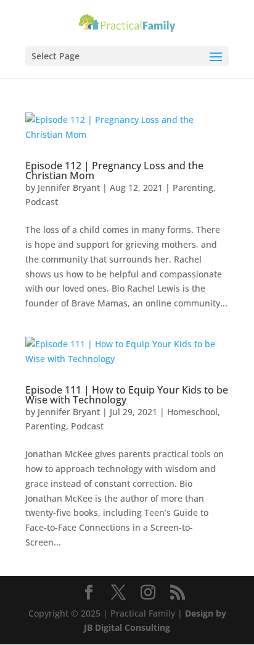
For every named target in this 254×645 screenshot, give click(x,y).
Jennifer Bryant (69, 187)
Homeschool (192, 412)
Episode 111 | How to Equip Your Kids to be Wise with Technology (126, 395)
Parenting (193, 187)
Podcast (41, 202)
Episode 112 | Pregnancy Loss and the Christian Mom (114, 170)
